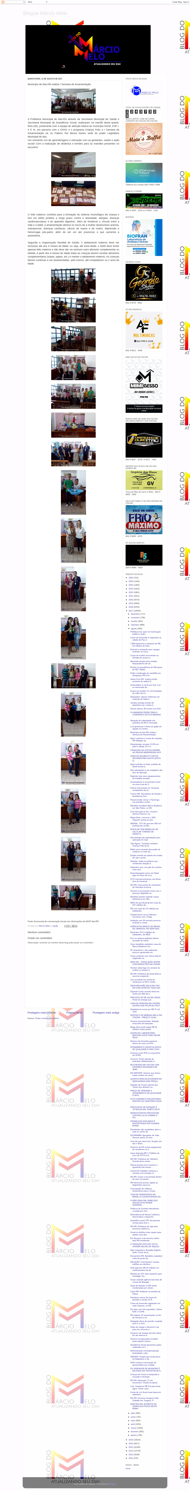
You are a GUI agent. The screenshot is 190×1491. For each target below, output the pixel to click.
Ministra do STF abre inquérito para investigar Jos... (146, 1275)
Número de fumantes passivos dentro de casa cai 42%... (143, 1042)
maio (133, 1421)
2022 (131, 592)
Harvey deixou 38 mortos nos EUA (145, 709)
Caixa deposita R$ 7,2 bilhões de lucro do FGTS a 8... (144, 1154)
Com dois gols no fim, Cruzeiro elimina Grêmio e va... (143, 813)
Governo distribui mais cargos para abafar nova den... (145, 1233)
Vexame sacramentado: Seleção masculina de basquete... (144, 1022)
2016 (131, 1440)
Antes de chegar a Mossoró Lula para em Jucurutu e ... (144, 1328)
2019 (131, 603)
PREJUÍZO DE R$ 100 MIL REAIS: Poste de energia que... (145, 999)
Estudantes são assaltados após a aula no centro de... (145, 1130)
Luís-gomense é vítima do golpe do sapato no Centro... (145, 728)
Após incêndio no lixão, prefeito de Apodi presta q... (145, 765)
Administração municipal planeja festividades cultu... (144, 1352)
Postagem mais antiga (106, 1012)
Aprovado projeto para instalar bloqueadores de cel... (143, 662)
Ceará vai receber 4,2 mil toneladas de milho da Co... (146, 692)
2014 (131, 1447)
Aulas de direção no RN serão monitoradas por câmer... (143, 1287)
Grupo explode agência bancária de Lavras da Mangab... (146, 1281)
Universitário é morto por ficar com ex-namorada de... (145, 686)
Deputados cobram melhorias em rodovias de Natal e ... (145, 698)
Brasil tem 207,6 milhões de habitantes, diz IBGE (142, 933)
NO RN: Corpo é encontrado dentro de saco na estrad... (146, 1178)
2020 (131, 600)
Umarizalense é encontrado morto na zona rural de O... (145, 783)
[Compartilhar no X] (70, 926)
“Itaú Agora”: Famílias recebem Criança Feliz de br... (144, 845)
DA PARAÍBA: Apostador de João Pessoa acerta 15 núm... (144, 1136)
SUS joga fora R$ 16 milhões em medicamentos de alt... (144, 1269)
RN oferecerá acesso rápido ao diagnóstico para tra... (144, 1184)
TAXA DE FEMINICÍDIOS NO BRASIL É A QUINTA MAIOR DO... (146, 1196)
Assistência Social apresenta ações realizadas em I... (145, 1346)
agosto (134, 629)
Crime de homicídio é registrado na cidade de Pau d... (145, 639)
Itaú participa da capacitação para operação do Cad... (145, 839)
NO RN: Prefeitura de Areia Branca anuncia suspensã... (145, 975)
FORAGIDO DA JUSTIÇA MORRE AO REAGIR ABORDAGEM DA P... (146, 751)
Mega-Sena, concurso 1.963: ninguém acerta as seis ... (143, 818)
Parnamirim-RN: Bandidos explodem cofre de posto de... (146, 1257)
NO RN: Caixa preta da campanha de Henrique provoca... (145, 886)
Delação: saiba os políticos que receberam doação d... (144, 862)
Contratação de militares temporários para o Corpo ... (143, 1190)
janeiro (134, 1435)
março (134, 1428)
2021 (131, 596)
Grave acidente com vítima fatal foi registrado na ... (145, 957)
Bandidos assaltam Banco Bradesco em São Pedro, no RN (146, 807)
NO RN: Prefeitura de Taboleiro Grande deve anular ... (144, 1160)
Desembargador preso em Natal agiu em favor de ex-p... (144, 874)
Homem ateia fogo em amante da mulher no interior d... (145, 969)
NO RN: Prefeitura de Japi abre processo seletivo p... (144, 1227)
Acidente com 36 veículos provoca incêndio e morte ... (145, 921)
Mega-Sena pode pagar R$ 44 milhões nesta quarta (143, 1028)
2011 (131, 1458)
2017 (131, 611)
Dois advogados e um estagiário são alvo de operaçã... (146, 771)
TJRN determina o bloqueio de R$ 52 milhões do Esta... (145, 645)
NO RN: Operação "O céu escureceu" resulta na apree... (144, 1381)
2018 (131, 607)
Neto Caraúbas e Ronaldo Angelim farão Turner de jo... (145, 1251)
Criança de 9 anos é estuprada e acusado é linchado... (144, 1375)
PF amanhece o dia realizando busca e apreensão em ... (143, 951)
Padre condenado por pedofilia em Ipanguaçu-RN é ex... (145, 674)
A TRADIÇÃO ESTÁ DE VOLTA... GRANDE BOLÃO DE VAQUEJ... (145, 1245)
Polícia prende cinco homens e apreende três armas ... (143, 1166)
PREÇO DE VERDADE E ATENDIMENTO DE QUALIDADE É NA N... (145, 1093)
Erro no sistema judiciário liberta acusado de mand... (144, 939)
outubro (134, 621)
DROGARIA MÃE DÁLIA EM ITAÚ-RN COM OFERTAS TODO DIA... (146, 987)
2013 (131, 1451)
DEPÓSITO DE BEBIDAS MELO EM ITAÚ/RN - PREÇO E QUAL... (146, 1016)
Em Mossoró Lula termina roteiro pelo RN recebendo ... (144, 1239)
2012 (131, 1455)
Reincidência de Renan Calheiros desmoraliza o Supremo (145, 1216)
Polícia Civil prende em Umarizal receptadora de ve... (144, 789)
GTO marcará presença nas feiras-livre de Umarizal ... (145, 880)
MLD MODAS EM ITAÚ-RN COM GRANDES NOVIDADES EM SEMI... (144, 1067)
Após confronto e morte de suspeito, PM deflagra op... (146, 739)
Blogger (112, 1484)
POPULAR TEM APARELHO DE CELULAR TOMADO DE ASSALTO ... (144, 831)
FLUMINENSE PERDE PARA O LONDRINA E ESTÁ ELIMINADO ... (145, 714)
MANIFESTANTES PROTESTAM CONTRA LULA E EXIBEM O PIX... (144, 1115)
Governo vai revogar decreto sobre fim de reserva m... (145, 1334)
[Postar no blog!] (68, 926)
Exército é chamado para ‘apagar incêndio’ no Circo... (145, 650)
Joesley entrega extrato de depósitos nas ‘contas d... (142, 704)
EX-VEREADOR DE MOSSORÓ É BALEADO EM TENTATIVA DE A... (146, 1370)
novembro (135, 618)
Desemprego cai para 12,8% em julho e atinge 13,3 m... (144, 745)
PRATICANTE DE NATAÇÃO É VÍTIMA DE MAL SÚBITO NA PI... (145, 1108)
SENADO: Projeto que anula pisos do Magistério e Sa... (145, 1358)
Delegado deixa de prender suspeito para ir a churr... (146, 1322)
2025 (131, 581)
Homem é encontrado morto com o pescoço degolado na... (145, 892)
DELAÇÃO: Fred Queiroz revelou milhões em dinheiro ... (144, 1263)
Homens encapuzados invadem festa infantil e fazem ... (144, 1340)
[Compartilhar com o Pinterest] (76, 926)
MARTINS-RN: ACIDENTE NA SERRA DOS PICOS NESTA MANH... (143, 1406)
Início (128, 1468)
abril (133, 1424)
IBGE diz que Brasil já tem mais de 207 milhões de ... (145, 904)
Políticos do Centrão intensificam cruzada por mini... (144, 1210)
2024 (131, 585)
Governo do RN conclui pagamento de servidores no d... (145, 1148)
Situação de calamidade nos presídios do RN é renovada (143, 722)
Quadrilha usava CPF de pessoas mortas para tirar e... (145, 1221)
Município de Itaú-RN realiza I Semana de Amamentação (143, 733)
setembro (135, 625)
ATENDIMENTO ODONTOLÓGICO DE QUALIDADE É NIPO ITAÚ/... (145, 1048)
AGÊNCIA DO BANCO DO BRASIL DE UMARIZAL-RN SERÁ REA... (145, 927)
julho (133, 1413)
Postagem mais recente (42, 1012)
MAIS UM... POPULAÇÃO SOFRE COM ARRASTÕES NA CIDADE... (146, 963)
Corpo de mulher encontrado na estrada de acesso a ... (144, 656)
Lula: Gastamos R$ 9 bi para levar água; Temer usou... (145, 1387)
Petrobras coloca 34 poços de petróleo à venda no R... (143, 1298)
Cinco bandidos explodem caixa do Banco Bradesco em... (145, 945)
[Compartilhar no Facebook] (73, 926)
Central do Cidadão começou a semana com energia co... (144, 1172)
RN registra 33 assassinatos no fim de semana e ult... (145, 1316)
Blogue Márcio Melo (45, 13)
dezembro (135, 614)
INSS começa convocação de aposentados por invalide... (143, 1364)
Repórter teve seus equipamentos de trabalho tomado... (145, 777)
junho (133, 1417)
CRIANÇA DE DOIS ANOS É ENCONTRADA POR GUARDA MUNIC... (144, 1123)
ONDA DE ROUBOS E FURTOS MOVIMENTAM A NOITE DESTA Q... (145, 758)
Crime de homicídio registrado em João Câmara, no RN (145, 1304)
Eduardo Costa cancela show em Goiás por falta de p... (144, 993)
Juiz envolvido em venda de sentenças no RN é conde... (143, 981)
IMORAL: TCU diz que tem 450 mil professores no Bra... (145, 824)
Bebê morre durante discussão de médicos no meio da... (145, 850)
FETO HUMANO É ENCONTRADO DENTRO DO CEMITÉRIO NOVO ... (146, 1101)
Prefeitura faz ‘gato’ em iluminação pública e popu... (145, 633)
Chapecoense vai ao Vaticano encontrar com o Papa (143, 916)
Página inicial (74, 1012)
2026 (131, 578)
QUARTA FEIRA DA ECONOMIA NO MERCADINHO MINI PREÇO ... (146, 1080)
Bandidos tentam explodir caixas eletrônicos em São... (144, 898)
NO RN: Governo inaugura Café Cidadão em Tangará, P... (144, 1399)
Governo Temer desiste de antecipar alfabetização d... (143, 1060)
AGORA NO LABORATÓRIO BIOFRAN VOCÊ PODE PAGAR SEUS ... (145, 1035)
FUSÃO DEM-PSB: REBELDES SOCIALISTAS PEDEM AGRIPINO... (144, 1203)
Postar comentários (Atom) (47, 1018)
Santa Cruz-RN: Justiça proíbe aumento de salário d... (143, 680)
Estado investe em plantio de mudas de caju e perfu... (146, 856)
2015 (131, 1444)
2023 (131, 589)
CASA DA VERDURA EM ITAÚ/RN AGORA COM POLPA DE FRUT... (146, 1004)
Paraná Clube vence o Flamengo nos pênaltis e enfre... (144, 801)
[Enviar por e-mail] (65, 926)
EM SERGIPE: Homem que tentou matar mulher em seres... (145, 1074)
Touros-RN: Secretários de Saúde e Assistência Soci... (146, 795)
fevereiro (135, 1432)
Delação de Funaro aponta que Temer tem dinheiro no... (144, 1086)
